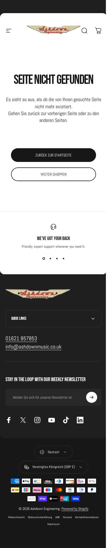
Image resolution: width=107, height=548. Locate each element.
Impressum (52, 524)
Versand (65, 517)
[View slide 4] (63, 258)
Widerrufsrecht (14, 517)
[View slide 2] (50, 258)
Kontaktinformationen (85, 517)
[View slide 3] (57, 258)
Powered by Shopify (73, 508)
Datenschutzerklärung (38, 517)
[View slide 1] (43, 258)
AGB (56, 517)
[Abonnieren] (87, 397)
